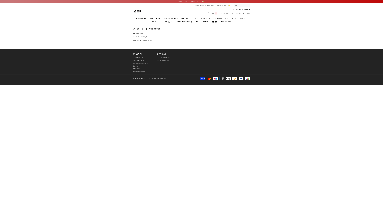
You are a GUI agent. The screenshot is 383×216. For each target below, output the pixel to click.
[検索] (242, 5)
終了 (249, 1)
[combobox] (240, 5)
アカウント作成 (245, 13)
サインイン (234, 13)
